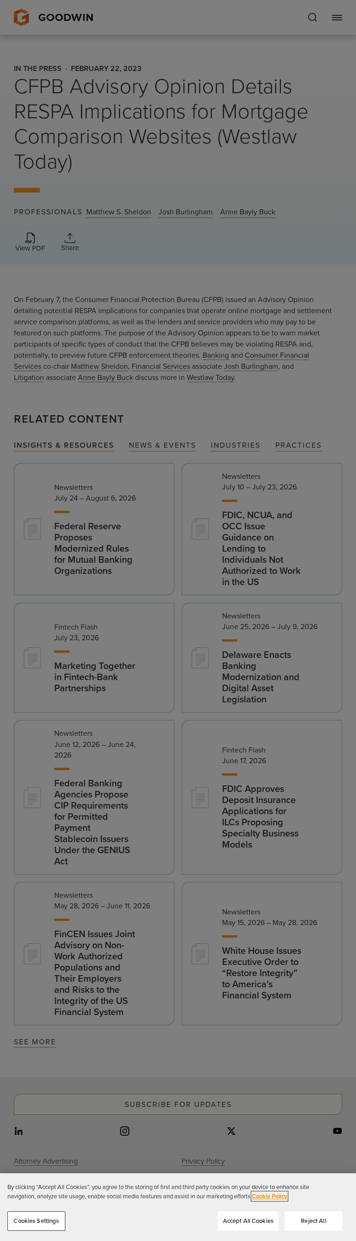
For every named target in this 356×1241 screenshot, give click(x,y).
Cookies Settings (36, 1220)
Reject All (313, 1220)
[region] (178, 1207)
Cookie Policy (269, 1196)
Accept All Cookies (248, 1220)
